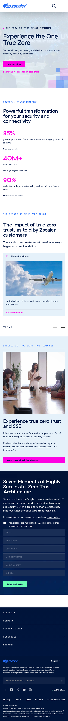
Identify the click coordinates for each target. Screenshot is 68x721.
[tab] (54, 6)
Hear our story (14, 64)
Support (8, 644)
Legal (28, 699)
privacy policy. (53, 517)
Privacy (18, 699)
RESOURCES (10, 636)
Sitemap (7, 699)
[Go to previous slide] (63, 327)
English (54, 661)
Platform (9, 612)
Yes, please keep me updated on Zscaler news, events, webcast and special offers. (34, 524)
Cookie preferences (56, 699)
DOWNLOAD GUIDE (15, 584)
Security (39, 699)
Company (8, 620)
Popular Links (12, 628)
